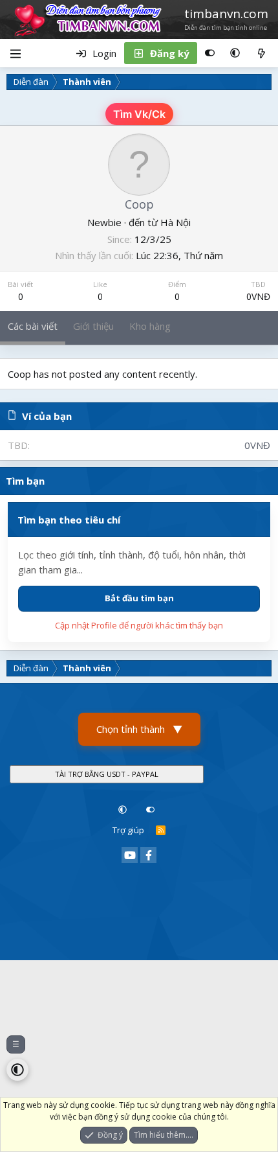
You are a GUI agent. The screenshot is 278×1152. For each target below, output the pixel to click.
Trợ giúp (128, 830)
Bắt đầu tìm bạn (139, 598)
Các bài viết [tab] (33, 325)
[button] (235, 53)
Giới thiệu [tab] (93, 325)
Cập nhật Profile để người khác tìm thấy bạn (139, 625)
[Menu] (15, 53)
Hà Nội (175, 222)
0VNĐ (258, 296)
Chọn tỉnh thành (139, 728)
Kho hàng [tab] (150, 325)
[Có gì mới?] (261, 53)
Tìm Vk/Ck (139, 114)
